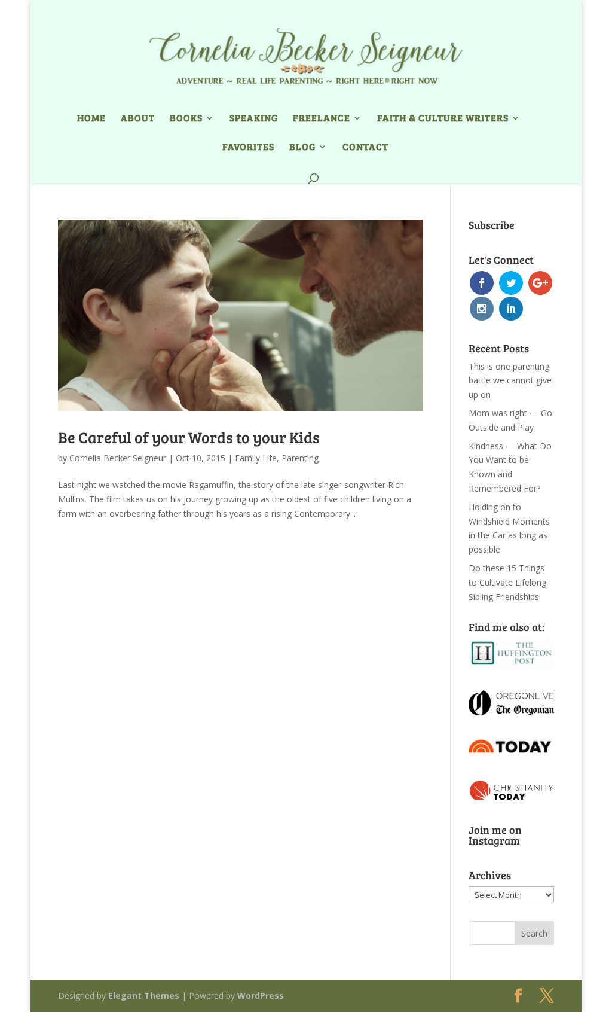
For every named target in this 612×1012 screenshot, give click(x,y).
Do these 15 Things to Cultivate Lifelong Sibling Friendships (507, 582)
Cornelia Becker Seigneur (117, 458)
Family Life (256, 458)
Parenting (300, 458)
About (138, 119)
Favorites (248, 147)
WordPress (260, 995)
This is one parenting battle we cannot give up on (510, 381)
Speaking (254, 119)
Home (91, 119)
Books (186, 119)
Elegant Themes (143, 995)
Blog (302, 147)
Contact (365, 147)
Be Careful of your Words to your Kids (189, 436)
